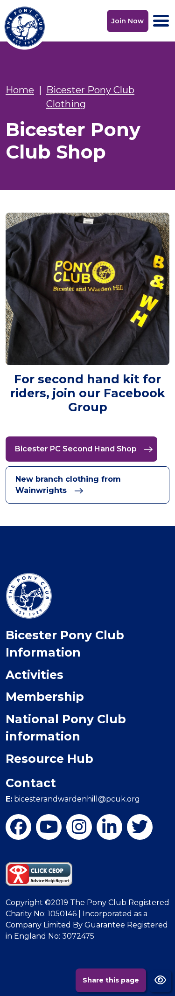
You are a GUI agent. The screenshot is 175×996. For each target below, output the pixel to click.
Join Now (128, 21)
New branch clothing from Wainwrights (68, 485)
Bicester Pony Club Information (65, 644)
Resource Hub (49, 759)
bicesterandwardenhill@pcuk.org (73, 799)
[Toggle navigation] (161, 20)
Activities (34, 675)
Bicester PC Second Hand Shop (77, 448)
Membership (45, 697)
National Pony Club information (66, 728)
